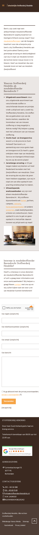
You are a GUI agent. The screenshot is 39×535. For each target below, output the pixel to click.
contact (18, 284)
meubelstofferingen (12, 41)
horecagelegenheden (15, 207)
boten (23, 200)
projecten (10, 210)
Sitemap (26, 521)
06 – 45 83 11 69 (11, 490)
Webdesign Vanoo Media (11, 521)
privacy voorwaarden (10, 394)
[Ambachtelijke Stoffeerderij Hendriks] (19, 5)
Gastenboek (8, 525)
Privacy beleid (20, 525)
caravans (17, 203)
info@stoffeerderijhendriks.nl (17, 493)
